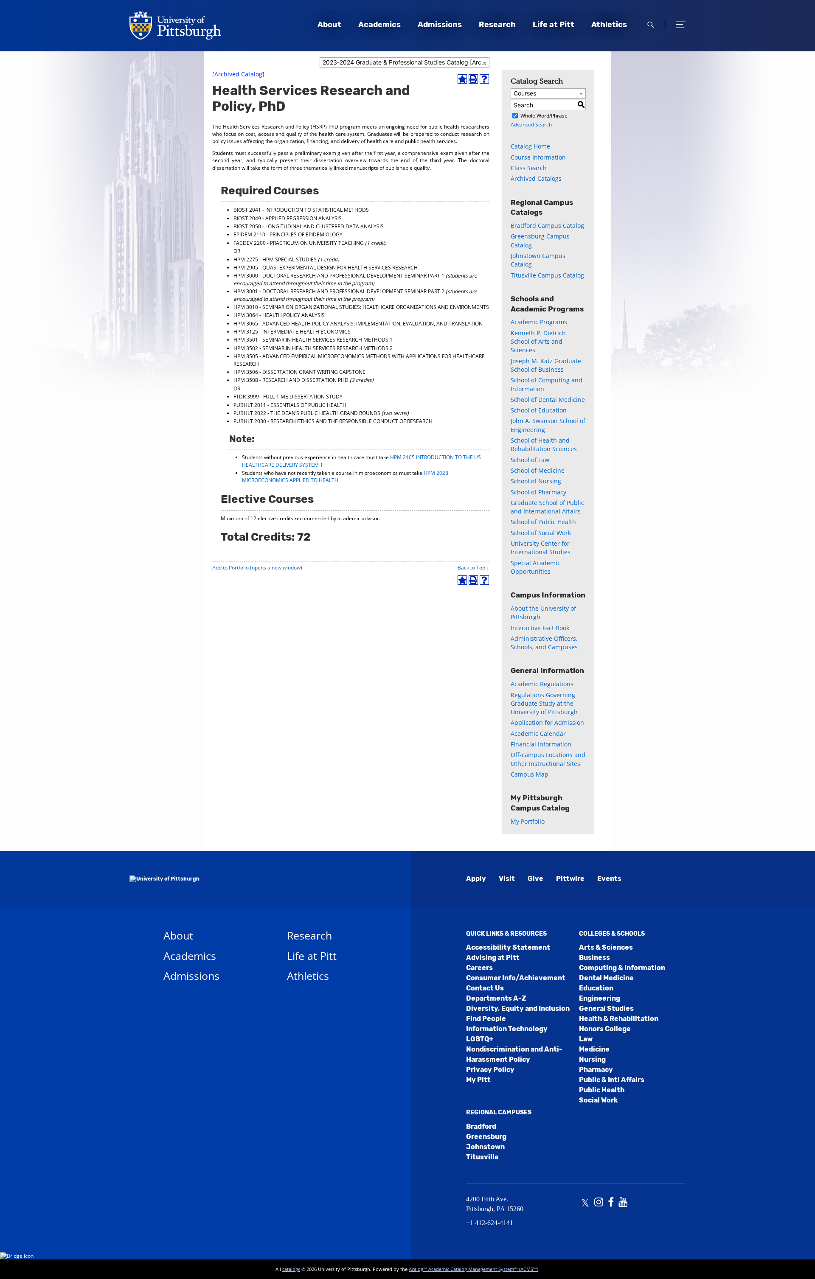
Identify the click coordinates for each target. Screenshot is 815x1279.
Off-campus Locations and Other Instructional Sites (548, 759)
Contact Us (485, 988)
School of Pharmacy (538, 492)
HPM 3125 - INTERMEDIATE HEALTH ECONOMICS (292, 331)
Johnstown (485, 1147)
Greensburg (486, 1137)
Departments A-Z (496, 998)
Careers (479, 968)
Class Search (529, 168)
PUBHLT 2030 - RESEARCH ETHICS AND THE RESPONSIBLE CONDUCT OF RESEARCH (333, 421)
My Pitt (478, 1080)
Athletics (609, 24)
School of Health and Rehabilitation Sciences (544, 444)
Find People (486, 1019)
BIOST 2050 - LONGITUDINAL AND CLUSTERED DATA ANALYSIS (308, 226)
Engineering (599, 998)
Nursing (592, 1059)
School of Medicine (538, 470)
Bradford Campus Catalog (547, 226)
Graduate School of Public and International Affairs (547, 507)
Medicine (594, 1049)
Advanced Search (531, 124)
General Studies (606, 1008)
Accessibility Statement (508, 947)
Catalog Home (530, 146)
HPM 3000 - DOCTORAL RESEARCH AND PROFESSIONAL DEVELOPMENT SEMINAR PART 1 (338, 275)
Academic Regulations (542, 684)
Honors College (605, 1029)
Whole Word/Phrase (544, 115)
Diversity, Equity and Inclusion (518, 1008)
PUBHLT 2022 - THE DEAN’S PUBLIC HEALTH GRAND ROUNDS (306, 413)
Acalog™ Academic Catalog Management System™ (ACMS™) (473, 1269)
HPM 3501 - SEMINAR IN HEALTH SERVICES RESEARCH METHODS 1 (313, 339)
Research (497, 24)
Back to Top (471, 567)
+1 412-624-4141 (489, 1222)
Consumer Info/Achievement (515, 978)
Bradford (481, 1126)
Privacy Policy (490, 1070)
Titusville (482, 1157)
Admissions (440, 24)
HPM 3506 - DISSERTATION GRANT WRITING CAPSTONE (299, 372)
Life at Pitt (553, 24)
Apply (476, 879)
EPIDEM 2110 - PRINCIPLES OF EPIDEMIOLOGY (288, 234)
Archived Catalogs (536, 178)
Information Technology (507, 1029)
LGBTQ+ (479, 1039)
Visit (507, 879)
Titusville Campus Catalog (547, 275)
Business (594, 958)
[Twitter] (585, 1203)
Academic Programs (539, 322)
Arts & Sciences (606, 947)
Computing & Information (622, 968)
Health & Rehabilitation (618, 1019)
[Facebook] (611, 1203)
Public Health (601, 1090)
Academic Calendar (538, 733)
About (329, 24)
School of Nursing (536, 481)
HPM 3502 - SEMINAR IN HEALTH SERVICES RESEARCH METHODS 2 (313, 348)
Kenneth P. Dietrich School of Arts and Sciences (538, 341)
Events (609, 879)
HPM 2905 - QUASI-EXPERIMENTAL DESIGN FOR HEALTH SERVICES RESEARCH (325, 267)
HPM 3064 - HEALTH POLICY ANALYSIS (279, 315)
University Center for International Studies (540, 547)
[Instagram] (598, 1203)
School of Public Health (543, 522)
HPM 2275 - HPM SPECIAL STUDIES (275, 259)
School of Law (530, 460)
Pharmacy (596, 1070)
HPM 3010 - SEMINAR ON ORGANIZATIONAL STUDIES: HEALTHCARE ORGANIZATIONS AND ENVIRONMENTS (361, 307)
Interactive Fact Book (540, 628)
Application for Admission (547, 722)
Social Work (598, 1100)
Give (535, 879)
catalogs (291, 1269)
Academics (379, 24)
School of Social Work (541, 533)
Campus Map (529, 774)
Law (586, 1039)
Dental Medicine (606, 978)
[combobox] (404, 62)
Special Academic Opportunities (535, 567)
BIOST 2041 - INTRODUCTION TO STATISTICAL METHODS (301, 209)
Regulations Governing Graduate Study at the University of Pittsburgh (544, 703)
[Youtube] (622, 1203)
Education (596, 988)
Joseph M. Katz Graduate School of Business (546, 365)
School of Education (539, 410)
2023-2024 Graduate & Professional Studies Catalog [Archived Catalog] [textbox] (406, 62)
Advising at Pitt (493, 958)
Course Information (538, 157)
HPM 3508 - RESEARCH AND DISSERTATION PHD (290, 380)
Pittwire (570, 879)
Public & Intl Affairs (611, 1080)
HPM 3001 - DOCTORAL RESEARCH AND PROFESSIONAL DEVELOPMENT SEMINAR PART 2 (338, 291)
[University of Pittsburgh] (164, 879)
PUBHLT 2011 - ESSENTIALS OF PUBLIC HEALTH (289, 405)
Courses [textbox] (525, 93)
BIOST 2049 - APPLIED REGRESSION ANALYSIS (287, 218)
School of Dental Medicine (548, 399)
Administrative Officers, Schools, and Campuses (544, 642)
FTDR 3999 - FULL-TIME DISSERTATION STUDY (288, 396)
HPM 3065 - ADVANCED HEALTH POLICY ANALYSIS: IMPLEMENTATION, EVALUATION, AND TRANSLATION (358, 323)
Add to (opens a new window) (257, 567)
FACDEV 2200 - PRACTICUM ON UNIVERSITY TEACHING (298, 243)
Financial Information (541, 744)
